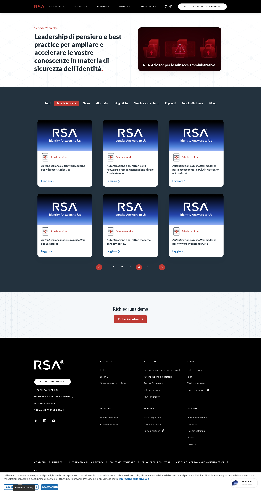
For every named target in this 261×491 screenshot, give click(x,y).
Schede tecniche (67, 103)
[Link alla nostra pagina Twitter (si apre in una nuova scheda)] (36, 420)
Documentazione (196, 390)
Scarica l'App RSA (48, 390)
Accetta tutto (50, 486)
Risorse (192, 361)
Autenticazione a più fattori (158, 376)
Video (212, 103)
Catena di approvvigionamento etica (200, 462)
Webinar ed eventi (46, 403)
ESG (36, 470)
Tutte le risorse (195, 370)
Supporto (106, 409)
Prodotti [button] (79, 7)
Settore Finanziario (153, 390)
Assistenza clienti (109, 424)
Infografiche (121, 103)
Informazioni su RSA (197, 417)
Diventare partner (153, 424)
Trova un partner (152, 417)
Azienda (192, 409)
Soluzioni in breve (192, 103)
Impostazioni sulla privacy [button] (24, 488)
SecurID (104, 376)
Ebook (86, 103)
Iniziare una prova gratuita (52, 397)
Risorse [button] (123, 7)
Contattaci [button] (147, 7)
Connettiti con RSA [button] (52, 382)
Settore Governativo (154, 383)
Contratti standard (122, 462)
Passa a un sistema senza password (162, 370)
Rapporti (170, 103)
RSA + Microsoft (152, 396)
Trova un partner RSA (48, 410)
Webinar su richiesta (146, 103)
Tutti (48, 103)
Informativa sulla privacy (86, 462)
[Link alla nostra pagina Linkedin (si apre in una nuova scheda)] (45, 420)
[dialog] (130, 482)
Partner (149, 409)
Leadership (193, 424)
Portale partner (152, 431)
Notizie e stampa (196, 431)
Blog (189, 376)
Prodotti (106, 361)
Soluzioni (150, 361)
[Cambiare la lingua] (170, 6)
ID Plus (104, 370)
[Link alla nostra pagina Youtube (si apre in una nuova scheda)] (53, 420)
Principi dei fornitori (156, 462)
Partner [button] (102, 7)
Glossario (102, 103)
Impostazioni (12, 486)
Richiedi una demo (129, 319)
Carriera (191, 444)
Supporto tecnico (109, 417)
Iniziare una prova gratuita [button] (202, 6)
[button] (166, 6)
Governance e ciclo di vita (113, 383)
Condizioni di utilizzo (48, 462)
